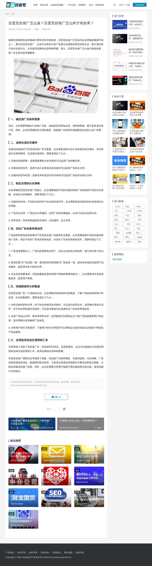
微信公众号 (118, 219)
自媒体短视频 (57, 4)
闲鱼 (139, 241)
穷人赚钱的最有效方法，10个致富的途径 (136, 168)
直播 (117, 232)
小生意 (128, 210)
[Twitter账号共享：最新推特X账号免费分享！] (119, 35)
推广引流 (117, 228)
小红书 (139, 210)
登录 (121, 4)
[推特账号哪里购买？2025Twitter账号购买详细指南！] (119, 49)
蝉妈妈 (117, 241)
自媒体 (139, 237)
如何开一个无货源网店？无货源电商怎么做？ (136, 186)
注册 (128, 4)
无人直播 (128, 228)
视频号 (128, 241)
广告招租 (9, 552)
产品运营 (72, 4)
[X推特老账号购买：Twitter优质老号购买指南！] (119, 77)
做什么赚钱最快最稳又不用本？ (119, 168)
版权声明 (33, 552)
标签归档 (99, 4)
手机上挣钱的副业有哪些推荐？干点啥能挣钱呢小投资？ (119, 131)
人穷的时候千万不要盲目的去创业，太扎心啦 (119, 150)
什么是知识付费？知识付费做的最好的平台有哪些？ (119, 186)
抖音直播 (140, 224)
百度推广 (140, 228)
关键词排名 (140, 206)
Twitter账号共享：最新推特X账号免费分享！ (137, 38)
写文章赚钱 (118, 210)
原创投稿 (140, 4)
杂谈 (91, 4)
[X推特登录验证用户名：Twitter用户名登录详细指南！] (119, 63)
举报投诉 (56, 552)
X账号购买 (117, 259)
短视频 (128, 232)
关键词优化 (129, 206)
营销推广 (82, 4)
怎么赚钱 (117, 224)
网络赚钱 (128, 237)
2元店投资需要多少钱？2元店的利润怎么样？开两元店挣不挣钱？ (137, 150)
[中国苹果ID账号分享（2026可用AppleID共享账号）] (119, 21)
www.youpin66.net (62, 557)
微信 (139, 215)
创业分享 (44, 4)
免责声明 (21, 552)
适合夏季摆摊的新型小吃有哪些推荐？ (136, 113)
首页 (35, 4)
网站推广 (117, 237)
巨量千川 (117, 215)
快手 (139, 219)
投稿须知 (45, 552)
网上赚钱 (140, 232)
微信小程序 (129, 219)
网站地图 (68, 552)
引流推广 (128, 215)
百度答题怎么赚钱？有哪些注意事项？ (136, 131)
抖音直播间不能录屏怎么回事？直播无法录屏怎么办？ (119, 113)
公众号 (117, 206)
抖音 (128, 224)
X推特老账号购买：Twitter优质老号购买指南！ (136, 80)
